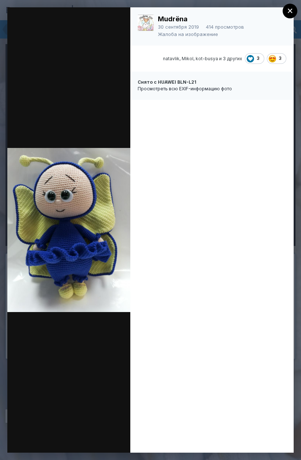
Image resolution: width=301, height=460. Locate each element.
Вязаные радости (67, 27)
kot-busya (207, 58)
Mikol (187, 58)
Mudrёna (173, 19)
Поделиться (70, 439)
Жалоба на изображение (188, 34)
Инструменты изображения (65, 427)
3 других (232, 58)
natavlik (171, 58)
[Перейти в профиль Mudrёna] (146, 23)
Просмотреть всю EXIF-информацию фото (185, 88)
